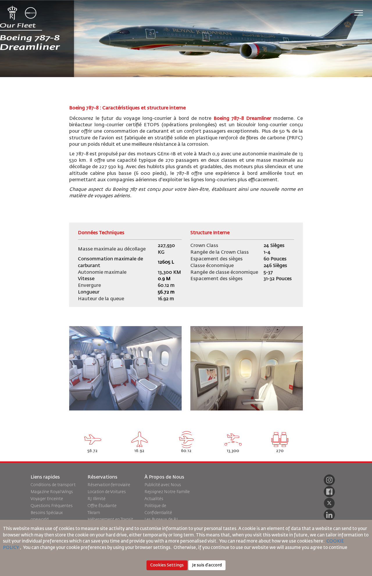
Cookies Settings (167, 565)
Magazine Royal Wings (52, 492)
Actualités (153, 499)
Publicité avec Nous (162, 485)
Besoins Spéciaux (47, 513)
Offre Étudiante (102, 506)
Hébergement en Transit (110, 520)
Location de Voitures (106, 492)
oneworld (40, 520)
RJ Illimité (96, 499)
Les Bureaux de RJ (161, 520)
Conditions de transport (53, 485)
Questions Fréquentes (52, 506)
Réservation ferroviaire (108, 485)
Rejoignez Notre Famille (167, 492)
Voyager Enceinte (47, 499)
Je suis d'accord (207, 565)
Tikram (93, 513)
